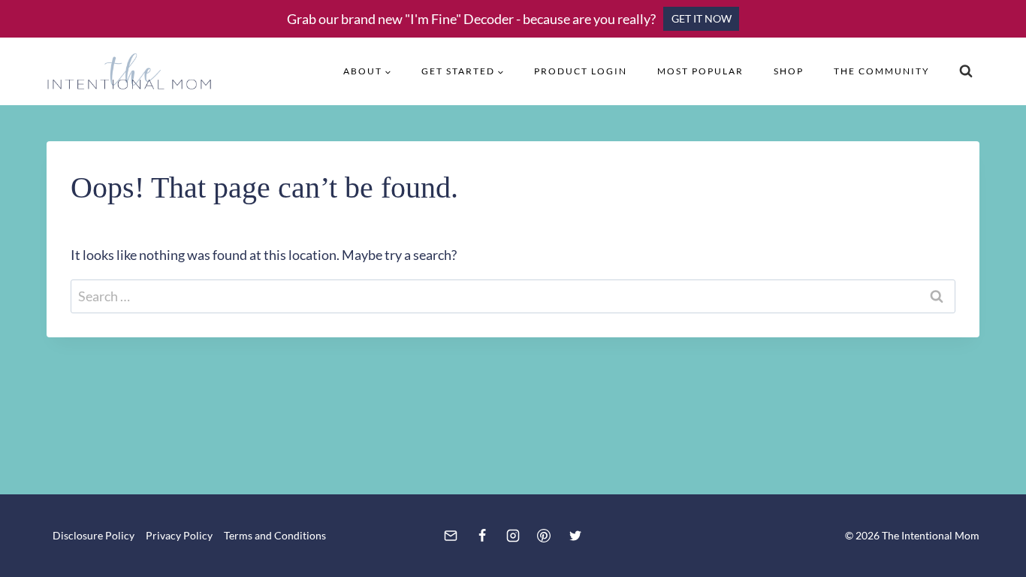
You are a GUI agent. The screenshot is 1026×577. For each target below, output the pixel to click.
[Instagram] (513, 535)
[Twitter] (575, 535)
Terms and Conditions (275, 535)
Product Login (580, 71)
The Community (882, 71)
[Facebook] (482, 535)
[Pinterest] (543, 535)
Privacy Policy (179, 535)
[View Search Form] (965, 71)
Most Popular (700, 71)
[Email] (450, 535)
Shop (789, 71)
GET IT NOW (701, 18)
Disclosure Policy (93, 535)
